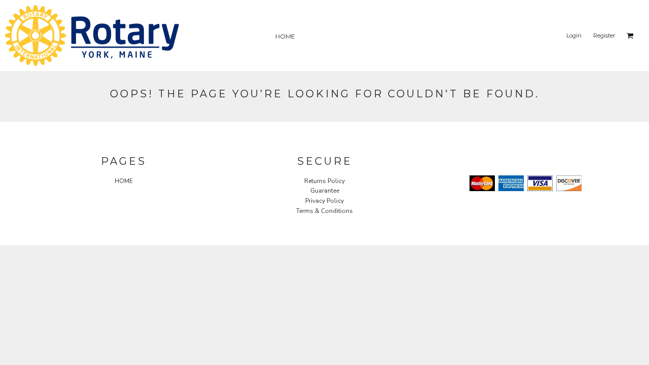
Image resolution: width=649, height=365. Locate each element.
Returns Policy (324, 181)
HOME (124, 181)
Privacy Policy (324, 201)
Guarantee (324, 191)
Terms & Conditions (324, 211)
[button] (630, 35)
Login (574, 35)
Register (604, 35)
